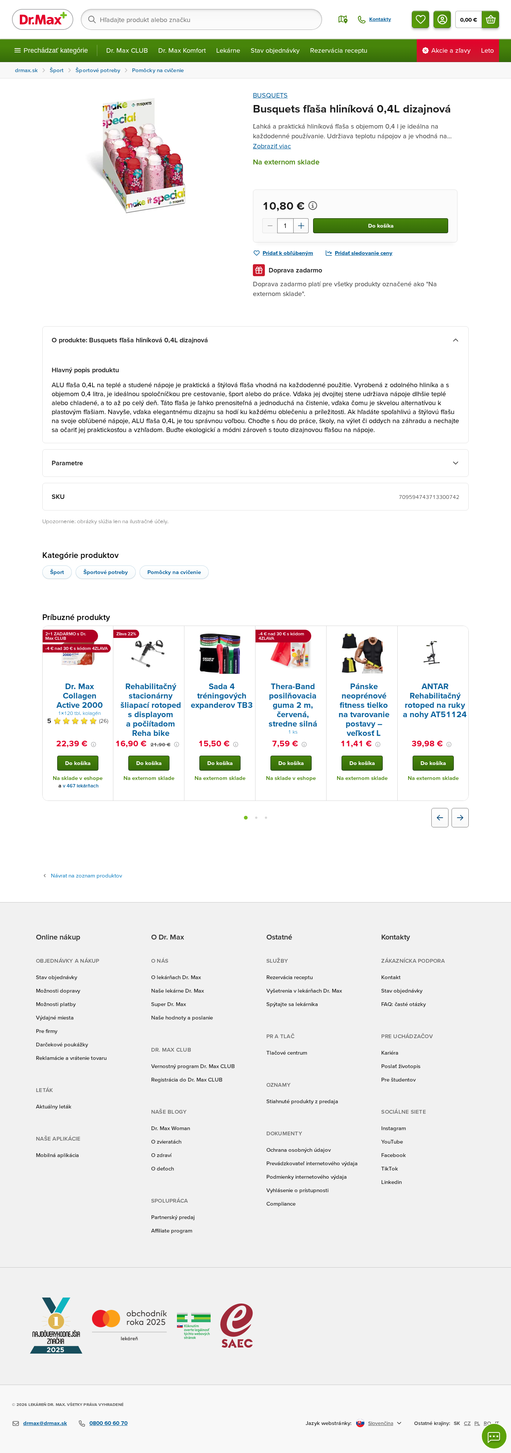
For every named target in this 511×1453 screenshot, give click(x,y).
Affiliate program (171, 1230)
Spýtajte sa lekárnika (292, 1004)
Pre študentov (398, 1079)
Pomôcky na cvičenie (174, 572)
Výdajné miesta (55, 1017)
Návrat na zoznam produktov (86, 875)
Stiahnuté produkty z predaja (302, 1101)
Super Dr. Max (168, 1004)
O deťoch (162, 1168)
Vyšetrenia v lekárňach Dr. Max (304, 990)
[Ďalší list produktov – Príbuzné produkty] (460, 817)
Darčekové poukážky (62, 1044)
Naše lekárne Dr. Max (177, 990)
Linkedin (391, 1182)
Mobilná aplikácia (57, 1155)
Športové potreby (105, 572)
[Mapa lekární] (343, 19)
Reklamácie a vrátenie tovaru (71, 1058)
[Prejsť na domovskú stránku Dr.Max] (42, 19)
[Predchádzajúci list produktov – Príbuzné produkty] (440, 817)
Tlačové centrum (286, 1052)
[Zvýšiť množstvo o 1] (301, 225)
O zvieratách (166, 1141)
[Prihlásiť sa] (442, 19)
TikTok (389, 1168)
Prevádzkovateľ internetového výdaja (312, 1163)
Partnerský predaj (173, 1217)
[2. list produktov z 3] (256, 818)
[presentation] (77, 653)
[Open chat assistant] (494, 1436)
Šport (57, 572)
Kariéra (389, 1052)
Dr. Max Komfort (182, 50)
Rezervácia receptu (338, 50)
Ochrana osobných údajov (298, 1150)
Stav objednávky (275, 50)
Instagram (393, 1128)
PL (477, 1423)
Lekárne (228, 50)
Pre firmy (46, 1031)
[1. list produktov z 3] (245, 817)
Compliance (281, 1203)
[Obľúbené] (420, 19)
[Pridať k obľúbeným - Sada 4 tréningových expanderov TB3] (247, 634)
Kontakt (391, 977)
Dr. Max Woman (170, 1128)
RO (487, 1423)
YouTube (392, 1141)
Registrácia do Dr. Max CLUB (187, 1079)
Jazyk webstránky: (329, 1423)
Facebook (393, 1155)
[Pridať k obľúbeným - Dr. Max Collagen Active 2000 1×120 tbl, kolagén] (104, 634)
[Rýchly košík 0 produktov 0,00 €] (490, 19)
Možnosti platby (56, 1004)
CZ (467, 1423)
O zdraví (161, 1155)
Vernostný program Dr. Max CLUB (193, 1066)
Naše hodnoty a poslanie (182, 1017)
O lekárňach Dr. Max (176, 977)
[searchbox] (201, 19)
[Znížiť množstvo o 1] (269, 225)
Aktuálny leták (53, 1106)
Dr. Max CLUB (127, 50)
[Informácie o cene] (313, 206)
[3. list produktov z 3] (266, 818)
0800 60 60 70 (108, 1423)
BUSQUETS (270, 95)
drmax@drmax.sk (45, 1423)
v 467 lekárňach (81, 786)
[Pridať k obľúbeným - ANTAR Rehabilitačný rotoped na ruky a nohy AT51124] (460, 634)
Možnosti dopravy (58, 990)
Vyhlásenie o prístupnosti (297, 1190)
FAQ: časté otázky (403, 1004)
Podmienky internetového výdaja (306, 1176)
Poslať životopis (400, 1066)
